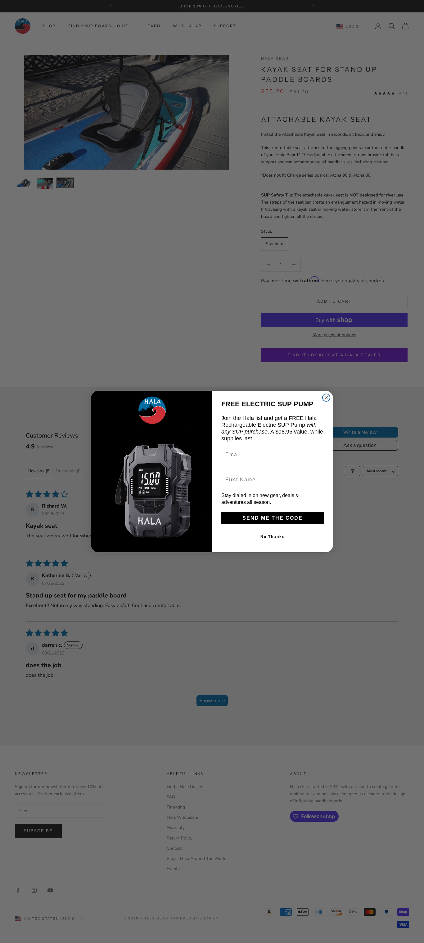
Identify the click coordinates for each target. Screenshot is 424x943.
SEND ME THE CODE (272, 518)
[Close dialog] (326, 397)
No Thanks (272, 537)
